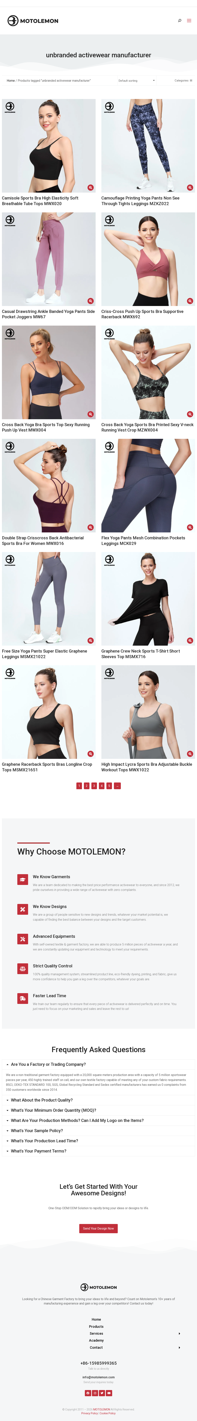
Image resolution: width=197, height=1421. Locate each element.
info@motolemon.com (99, 1377)
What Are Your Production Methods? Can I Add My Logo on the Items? (77, 1120)
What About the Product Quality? (42, 1100)
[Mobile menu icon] (188, 20)
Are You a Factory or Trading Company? (48, 1064)
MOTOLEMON (101, 1409)
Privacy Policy (89, 1413)
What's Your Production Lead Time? (44, 1141)
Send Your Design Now (98, 1228)
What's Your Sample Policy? (37, 1131)
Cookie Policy (108, 1413)
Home (11, 80)
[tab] (98, 1064)
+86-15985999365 (98, 1363)
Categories (182, 80)
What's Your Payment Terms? (38, 1151)
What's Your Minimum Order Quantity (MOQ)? (53, 1110)
